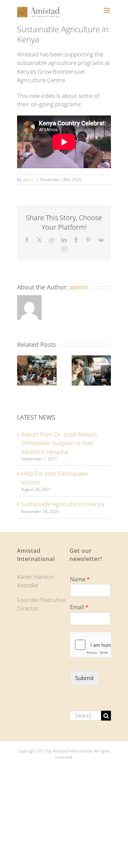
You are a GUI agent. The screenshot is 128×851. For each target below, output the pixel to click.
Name (80, 579)
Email (79, 607)
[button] (22, 370)
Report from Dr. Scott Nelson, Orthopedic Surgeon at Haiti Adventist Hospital (59, 443)
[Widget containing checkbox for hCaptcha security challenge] (90, 645)
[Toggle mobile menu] (107, 10)
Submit (84, 678)
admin (28, 179)
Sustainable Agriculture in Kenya (62, 504)
